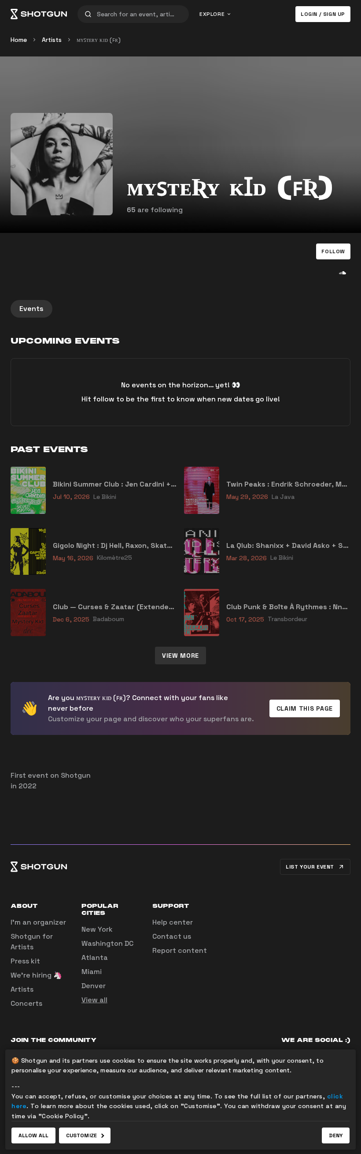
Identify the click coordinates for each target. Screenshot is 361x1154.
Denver (93, 985)
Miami (91, 971)
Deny (336, 1135)
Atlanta (94, 957)
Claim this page (304, 708)
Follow (333, 251)
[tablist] (180, 309)
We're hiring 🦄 (36, 975)
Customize (81, 1135)
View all (94, 999)
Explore (212, 14)
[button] (333, 251)
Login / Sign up (323, 14)
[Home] (39, 14)
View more (180, 655)
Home (19, 40)
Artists (52, 40)
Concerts (26, 1003)
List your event (310, 866)
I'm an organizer (38, 922)
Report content (179, 950)
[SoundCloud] (342, 273)
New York (97, 929)
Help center (172, 922)
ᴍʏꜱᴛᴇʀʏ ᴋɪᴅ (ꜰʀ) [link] (99, 40)
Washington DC (107, 943)
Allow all (33, 1135)
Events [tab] (31, 308)
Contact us (171, 936)
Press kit (25, 961)
